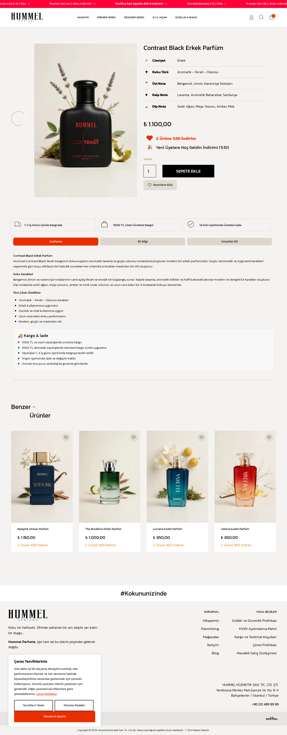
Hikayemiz (211, 620)
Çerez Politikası (46, 694)
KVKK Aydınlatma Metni (258, 628)
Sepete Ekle (188, 171)
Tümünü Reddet (73, 705)
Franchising (210, 628)
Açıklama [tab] (56, 241)
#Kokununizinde (143, 593)
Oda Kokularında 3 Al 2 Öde (190, 4)
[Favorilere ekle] (66, 437)
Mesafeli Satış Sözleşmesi (257, 653)
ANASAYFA (83, 17)
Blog (215, 653)
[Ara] (261, 17)
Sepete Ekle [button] (42, 528)
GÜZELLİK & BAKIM (186, 17)
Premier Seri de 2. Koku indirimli (56, 4)
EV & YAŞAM (160, 17)
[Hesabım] (251, 17)
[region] (54, 690)
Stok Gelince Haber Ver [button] (109, 528)
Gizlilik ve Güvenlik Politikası (254, 620)
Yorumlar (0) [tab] (229, 241)
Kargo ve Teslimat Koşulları (255, 637)
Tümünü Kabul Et (54, 716)
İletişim (213, 645)
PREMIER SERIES (106, 17)
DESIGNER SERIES (134, 17)
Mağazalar (211, 637)
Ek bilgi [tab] (143, 241)
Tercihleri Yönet (33, 705)
